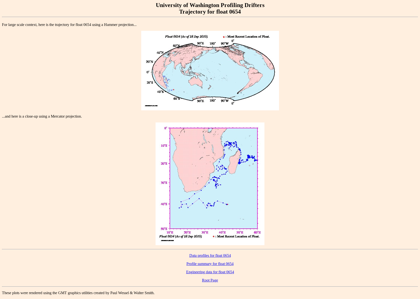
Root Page (210, 280)
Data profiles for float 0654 (210, 255)
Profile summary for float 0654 (210, 264)
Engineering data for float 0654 (210, 272)
